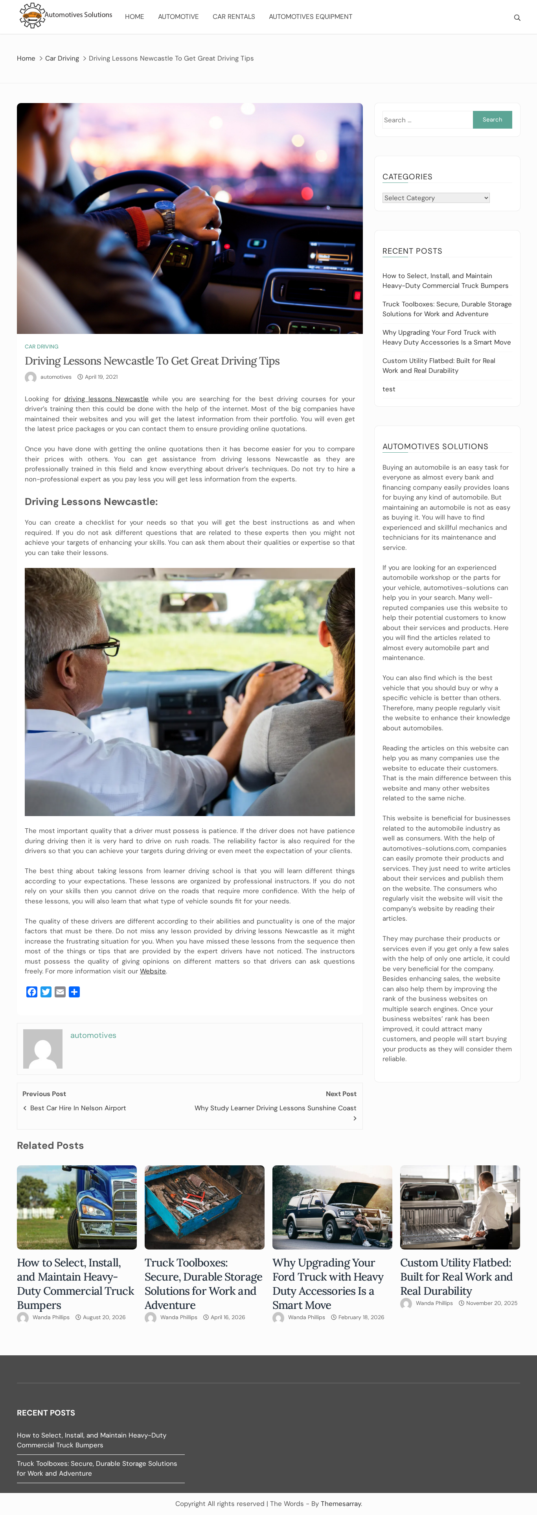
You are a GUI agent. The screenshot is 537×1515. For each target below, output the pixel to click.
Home (134, 16)
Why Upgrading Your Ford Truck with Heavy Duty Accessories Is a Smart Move (327, 1283)
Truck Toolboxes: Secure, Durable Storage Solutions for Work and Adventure (203, 1283)
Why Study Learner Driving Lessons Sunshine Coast (276, 1108)
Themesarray (341, 1503)
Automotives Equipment (311, 16)
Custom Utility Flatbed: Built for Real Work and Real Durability (456, 1276)
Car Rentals (234, 16)
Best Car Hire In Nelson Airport (78, 1108)
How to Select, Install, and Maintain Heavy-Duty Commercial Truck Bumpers (75, 1283)
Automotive (178, 16)
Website (153, 971)
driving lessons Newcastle (106, 398)
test (389, 389)
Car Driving (42, 346)
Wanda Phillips (51, 1317)
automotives (56, 376)
